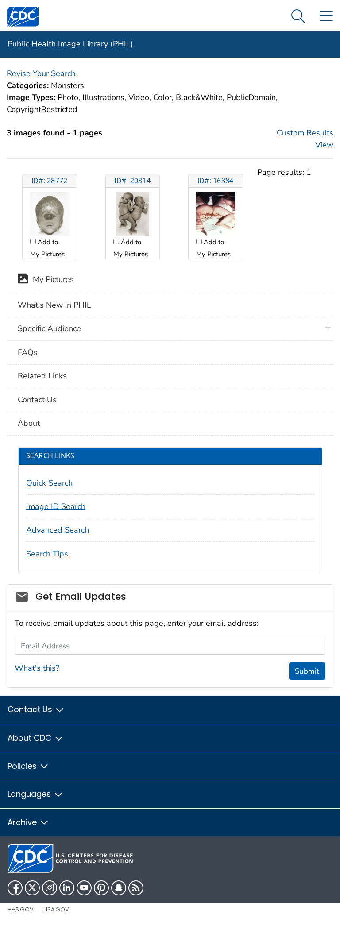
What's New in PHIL (54, 305)
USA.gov (56, 909)
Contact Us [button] (31, 709)
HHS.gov (21, 909)
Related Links (42, 375)
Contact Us (37, 399)
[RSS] (135, 887)
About (29, 423)
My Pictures (51, 279)
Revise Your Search (41, 73)
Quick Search (49, 483)
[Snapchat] (118, 887)
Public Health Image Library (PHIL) (70, 44)
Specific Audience (49, 328)
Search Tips (47, 553)
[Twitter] (32, 887)
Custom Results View (305, 138)
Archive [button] (23, 822)
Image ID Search (55, 506)
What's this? (37, 668)
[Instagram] (49, 887)
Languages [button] (30, 793)
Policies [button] (23, 766)
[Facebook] (15, 887)
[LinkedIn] (66, 887)
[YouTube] (84, 887)
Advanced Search (57, 530)
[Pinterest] (101, 887)
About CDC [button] (31, 737)
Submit (307, 671)
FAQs (28, 352)
